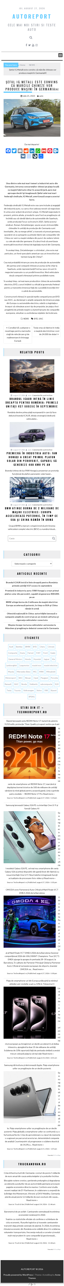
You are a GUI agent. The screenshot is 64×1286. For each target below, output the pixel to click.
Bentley (19, 647)
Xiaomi (54, 690)
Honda (28, 659)
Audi (11, 647)
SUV (57, 684)
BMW (27, 647)
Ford (45, 653)
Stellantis (34, 684)
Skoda (24, 684)
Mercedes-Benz (23, 672)
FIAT (38, 653)
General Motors (15, 659)
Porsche (54, 678)
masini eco (36, 665)
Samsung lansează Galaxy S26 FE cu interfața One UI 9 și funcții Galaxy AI (32, 807)
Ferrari (30, 653)
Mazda (11, 672)
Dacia (22, 653)
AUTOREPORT (32, 16)
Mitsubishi (50, 672)
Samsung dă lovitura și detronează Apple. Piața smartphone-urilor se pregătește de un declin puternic (32, 1067)
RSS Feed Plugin (56, 1155)
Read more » (48, 794)
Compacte (12, 653)
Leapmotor (24, 665)
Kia (53, 659)
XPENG (32, 696)
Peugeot (44, 678)
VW (46, 690)
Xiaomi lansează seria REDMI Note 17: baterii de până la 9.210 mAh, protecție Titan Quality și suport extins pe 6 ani (32, 722)
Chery (42, 647)
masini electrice (50, 665)
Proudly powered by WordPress (18, 1275)
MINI (41, 672)
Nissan (28, 678)
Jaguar (46, 659)
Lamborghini (11, 665)
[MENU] (60, 55)
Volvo (39, 690)
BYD (36, 318)
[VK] (23, 156)
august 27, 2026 (19, 395)
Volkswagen (28, 690)
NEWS (26, 318)
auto (41, 96)
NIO (20, 678)
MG (34, 672)
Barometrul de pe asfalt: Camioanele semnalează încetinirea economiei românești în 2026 (32, 1213)
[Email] (20, 151)
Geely (52, 653)
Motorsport (11, 678)
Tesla (9, 690)
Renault (8, 684)
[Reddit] (26, 151)
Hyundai (37, 659)
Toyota (17, 690)
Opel (36, 678)
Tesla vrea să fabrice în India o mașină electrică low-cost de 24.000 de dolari (46, 330)
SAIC (41, 318)
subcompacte (46, 684)
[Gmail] (44, 151)
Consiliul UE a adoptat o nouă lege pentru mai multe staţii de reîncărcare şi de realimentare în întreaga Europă (18, 334)
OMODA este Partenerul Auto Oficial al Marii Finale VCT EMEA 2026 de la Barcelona (32, 891)
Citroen (51, 647)
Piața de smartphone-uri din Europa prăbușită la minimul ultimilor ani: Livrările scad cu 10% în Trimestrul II (32, 982)
